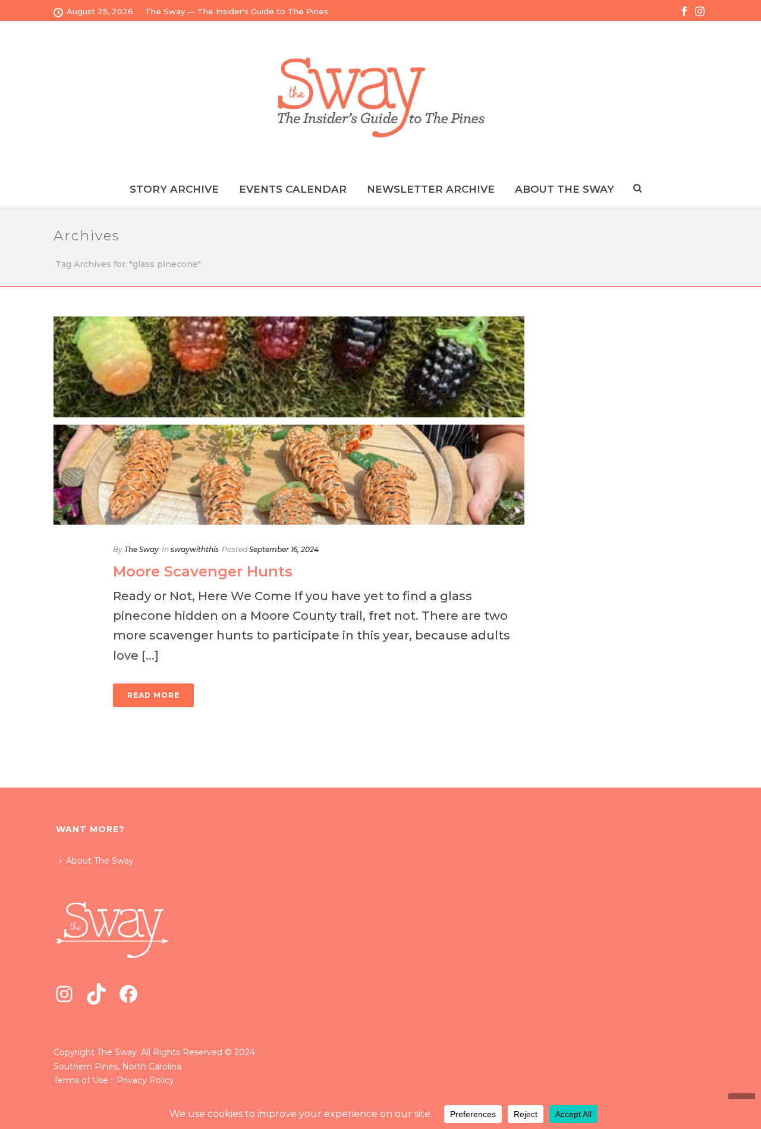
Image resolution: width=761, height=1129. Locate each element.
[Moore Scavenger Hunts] (289, 420)
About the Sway (564, 189)
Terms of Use (81, 1080)
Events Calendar (293, 189)
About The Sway (100, 860)
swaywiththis (195, 549)
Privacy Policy (145, 1080)
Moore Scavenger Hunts (203, 571)
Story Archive (174, 189)
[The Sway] (380, 97)
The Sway (141, 549)
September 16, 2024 (284, 549)
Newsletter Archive (431, 189)
